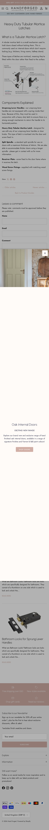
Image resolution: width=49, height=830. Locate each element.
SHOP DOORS (24, 449)
